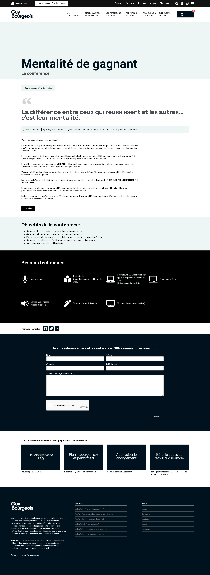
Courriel (50, 364)
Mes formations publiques (113, 14)
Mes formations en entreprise (93, 14)
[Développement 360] (40, 469)
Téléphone (111, 364)
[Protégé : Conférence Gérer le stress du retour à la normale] (169, 469)
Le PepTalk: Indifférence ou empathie (89, 534)
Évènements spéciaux (165, 14)
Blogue (153, 3)
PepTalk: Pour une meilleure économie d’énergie (94, 514)
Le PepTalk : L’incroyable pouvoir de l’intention (93, 509)
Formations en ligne (131, 14)
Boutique (142, 3)
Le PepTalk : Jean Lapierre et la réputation (91, 529)
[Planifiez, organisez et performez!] (83, 469)
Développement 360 (31, 472)
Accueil (118, 3)
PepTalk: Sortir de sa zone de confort (89, 519)
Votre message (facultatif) (60, 373)
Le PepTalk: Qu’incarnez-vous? (87, 524)
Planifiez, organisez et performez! (80, 472)
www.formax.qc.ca (30, 555)
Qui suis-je (129, 3)
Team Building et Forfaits (149, 14)
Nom (48, 355)
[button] (28, 208)
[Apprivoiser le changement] (126, 469)
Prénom (110, 355)
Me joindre (164, 3)
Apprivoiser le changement (119, 472)
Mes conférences (73, 14)
